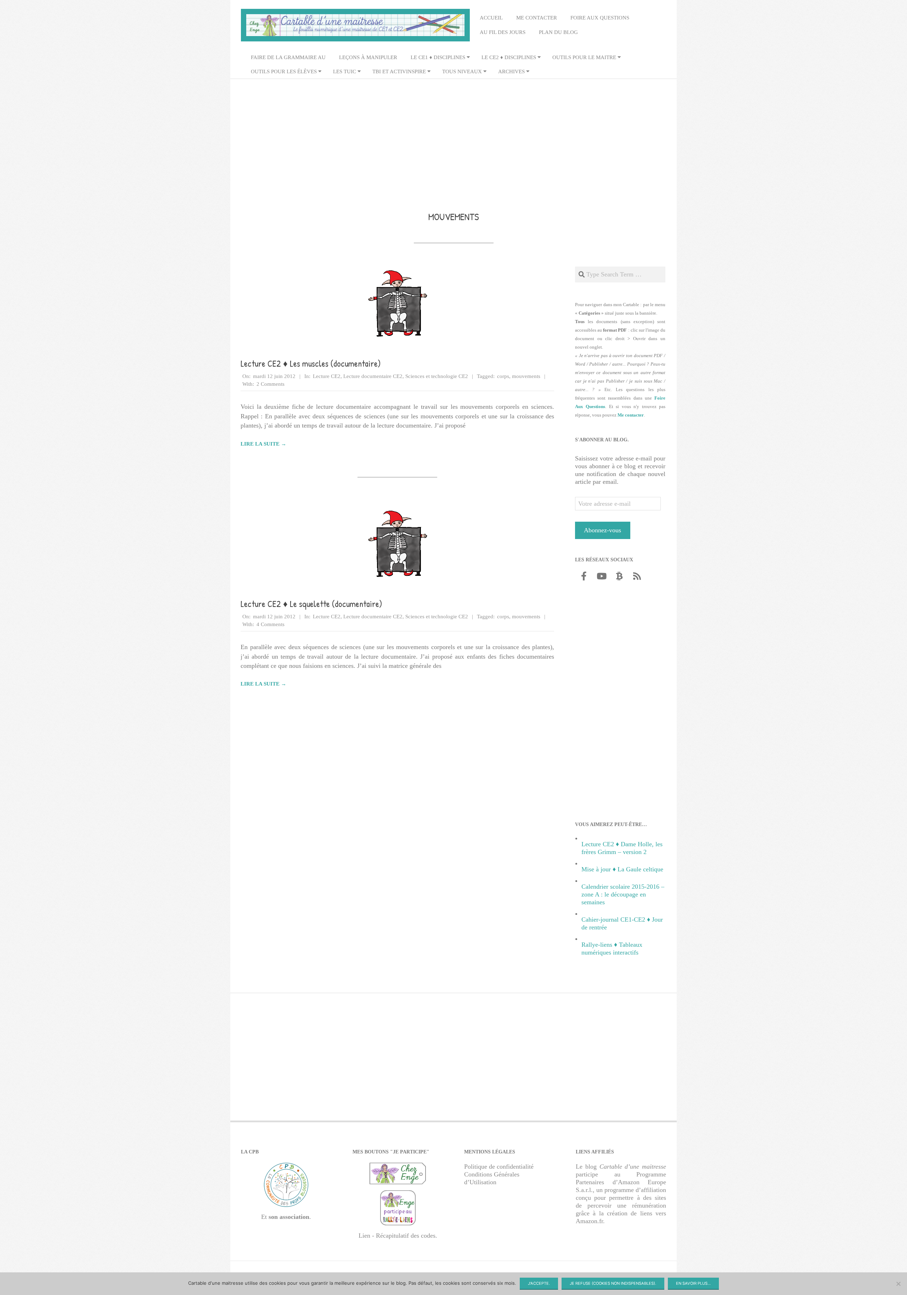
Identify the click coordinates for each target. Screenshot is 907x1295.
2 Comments (271, 384)
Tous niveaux (462, 71)
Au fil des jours (502, 32)
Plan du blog (558, 32)
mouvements (526, 376)
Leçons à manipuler (368, 57)
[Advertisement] (453, 134)
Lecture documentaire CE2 (372, 376)
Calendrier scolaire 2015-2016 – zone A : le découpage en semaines (622, 894)
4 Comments (271, 624)
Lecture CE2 (326, 376)
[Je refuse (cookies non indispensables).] (898, 1283)
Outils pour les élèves (284, 71)
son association (289, 1216)
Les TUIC (344, 71)
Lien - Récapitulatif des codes (397, 1235)
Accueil (491, 18)
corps (503, 376)
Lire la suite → (263, 444)
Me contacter (536, 18)
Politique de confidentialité (499, 1166)
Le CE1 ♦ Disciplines (438, 57)
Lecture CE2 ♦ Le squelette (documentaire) (311, 604)
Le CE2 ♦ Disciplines (508, 57)
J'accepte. (539, 1283)
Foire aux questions (599, 18)
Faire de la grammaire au (288, 57)
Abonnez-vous (602, 530)
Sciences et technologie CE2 (436, 376)
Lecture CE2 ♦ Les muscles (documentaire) (311, 363)
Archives (511, 71)
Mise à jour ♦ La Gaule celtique (622, 869)
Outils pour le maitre (584, 57)
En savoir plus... (693, 1283)
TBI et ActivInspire (399, 71)
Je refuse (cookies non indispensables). (613, 1283)
